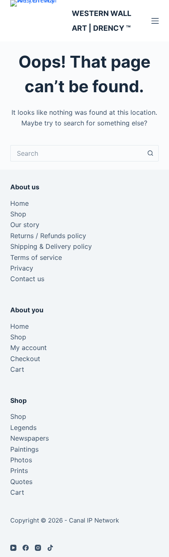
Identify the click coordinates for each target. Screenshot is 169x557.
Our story (24, 225)
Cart (17, 369)
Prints (19, 470)
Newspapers (29, 438)
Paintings (24, 449)
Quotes (21, 481)
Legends (23, 427)
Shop (18, 214)
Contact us (27, 279)
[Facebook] (26, 548)
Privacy (21, 268)
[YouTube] (13, 548)
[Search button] (150, 153)
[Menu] (155, 21)
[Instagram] (38, 548)
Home (19, 203)
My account (28, 347)
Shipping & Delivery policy (51, 246)
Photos (21, 460)
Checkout (25, 359)
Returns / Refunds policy (48, 236)
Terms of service (36, 257)
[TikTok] (50, 548)
